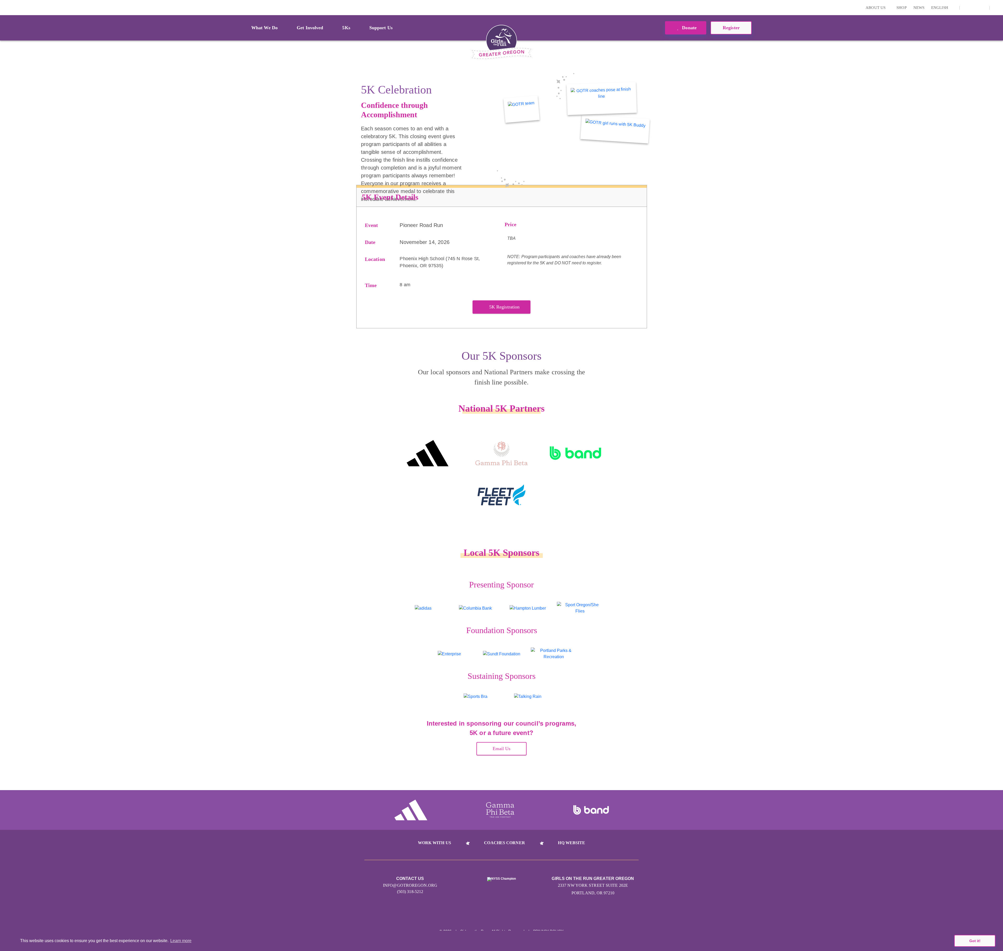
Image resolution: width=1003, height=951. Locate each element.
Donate (689, 27)
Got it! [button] (975, 941)
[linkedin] (974, 7)
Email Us (502, 748)
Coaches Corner (504, 843)
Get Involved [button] (310, 27)
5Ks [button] (346, 27)
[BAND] (575, 453)
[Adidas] (427, 453)
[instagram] (966, 7)
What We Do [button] (264, 27)
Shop (901, 7)
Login (5, 7)
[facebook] (982, 7)
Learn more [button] (180, 940)
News (918, 7)
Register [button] (731, 27)
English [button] (940, 7)
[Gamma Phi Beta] (501, 453)
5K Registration (504, 307)
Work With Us (434, 843)
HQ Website (571, 843)
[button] (996, 7)
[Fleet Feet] (501, 495)
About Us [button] (876, 7)
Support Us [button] (381, 27)
